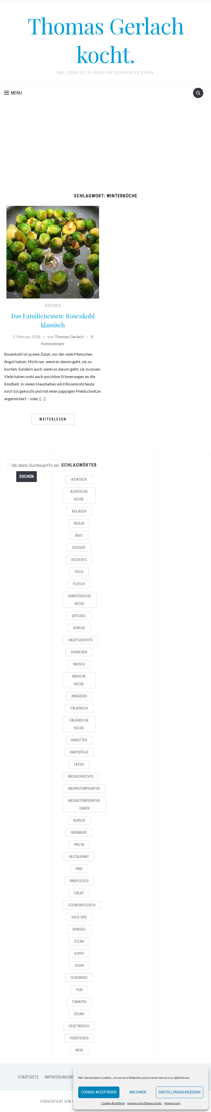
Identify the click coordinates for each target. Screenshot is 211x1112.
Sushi (79, 966)
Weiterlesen (52, 419)
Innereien (79, 696)
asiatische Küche (79, 495)
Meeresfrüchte (81, 776)
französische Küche (79, 600)
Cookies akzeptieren (99, 1092)
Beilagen (79, 511)
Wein (79, 1050)
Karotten (79, 740)
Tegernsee (79, 978)
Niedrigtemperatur (84, 788)
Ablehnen (137, 1092)
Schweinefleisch (81, 905)
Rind (79, 869)
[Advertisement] (105, 147)
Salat (79, 893)
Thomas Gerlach (69, 336)
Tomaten (79, 1002)
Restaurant (79, 857)
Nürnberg (79, 832)
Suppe (79, 953)
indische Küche (79, 680)
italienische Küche (79, 724)
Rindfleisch (79, 881)
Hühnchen (79, 652)
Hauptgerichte (80, 640)
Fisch (79, 572)
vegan (79, 1014)
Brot (79, 535)
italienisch (79, 708)
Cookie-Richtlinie (113, 1103)
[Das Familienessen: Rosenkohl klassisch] (52, 251)
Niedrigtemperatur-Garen (84, 804)
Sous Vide (79, 917)
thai (79, 990)
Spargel (79, 929)
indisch (79, 664)
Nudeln (79, 820)
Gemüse (79, 628)
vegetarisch (79, 1026)
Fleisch (79, 584)
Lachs (79, 764)
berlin (79, 523)
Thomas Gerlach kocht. (106, 39)
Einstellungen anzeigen (179, 1092)
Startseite (28, 1077)
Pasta (79, 845)
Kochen (53, 305)
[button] (13, 92)
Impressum (172, 1103)
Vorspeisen (79, 1038)
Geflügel (79, 616)
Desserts (79, 560)
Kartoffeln (79, 752)
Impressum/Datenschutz (144, 1103)
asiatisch (79, 479)
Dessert (79, 548)
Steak (79, 941)
